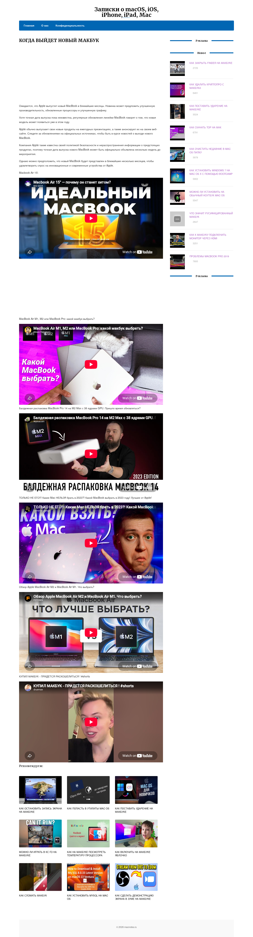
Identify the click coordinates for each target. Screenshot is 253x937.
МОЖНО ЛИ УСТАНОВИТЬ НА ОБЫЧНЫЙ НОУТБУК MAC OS (207, 193)
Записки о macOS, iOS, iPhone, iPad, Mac (126, 12)
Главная (29, 25)
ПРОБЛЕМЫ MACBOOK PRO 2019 (209, 256)
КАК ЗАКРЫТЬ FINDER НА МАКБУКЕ (210, 63)
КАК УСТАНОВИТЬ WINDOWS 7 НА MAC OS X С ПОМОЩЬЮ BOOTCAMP (211, 172)
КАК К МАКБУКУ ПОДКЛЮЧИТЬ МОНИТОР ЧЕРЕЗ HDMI (207, 236)
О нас (45, 25)
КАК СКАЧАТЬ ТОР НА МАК (205, 127)
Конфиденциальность (70, 25)
